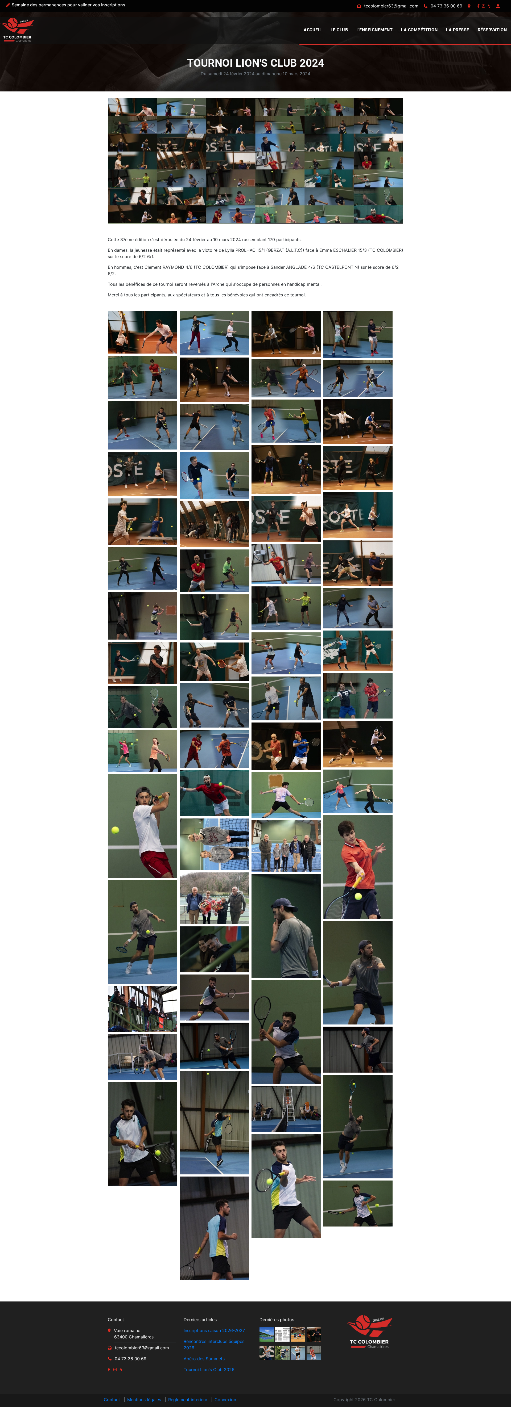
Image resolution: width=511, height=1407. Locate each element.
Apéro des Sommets (204, 1358)
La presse (457, 29)
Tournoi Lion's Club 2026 (209, 1369)
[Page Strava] (490, 6)
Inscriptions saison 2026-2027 (214, 1330)
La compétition (419, 29)
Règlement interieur (187, 1399)
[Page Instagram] (484, 6)
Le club (339, 29)
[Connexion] (498, 6)
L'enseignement (374, 29)
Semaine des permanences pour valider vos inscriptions (68, 4)
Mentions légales (144, 1399)
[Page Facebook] (479, 6)
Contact (112, 1399)
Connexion (225, 1399)
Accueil (313, 29)
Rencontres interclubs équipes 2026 (214, 1344)
